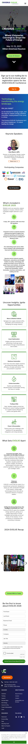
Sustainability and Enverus (19, 701)
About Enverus (18, 693)
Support (3, 698)
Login (2, 728)
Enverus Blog (4, 719)
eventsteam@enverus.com (17, 586)
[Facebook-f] (19, 717)
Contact (17, 696)
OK (14, 742)
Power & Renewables (6, 707)
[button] (25, 3)
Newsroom (4, 716)
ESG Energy (4, 702)
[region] (14, 737)
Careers (17, 698)
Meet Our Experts (5, 725)
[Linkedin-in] (16, 717)
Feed (2, 721)
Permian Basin (4, 700)
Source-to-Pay (5, 705)
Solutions (3, 693)
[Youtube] (21, 717)
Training (3, 696)
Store (2, 709)
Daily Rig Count (5, 723)
